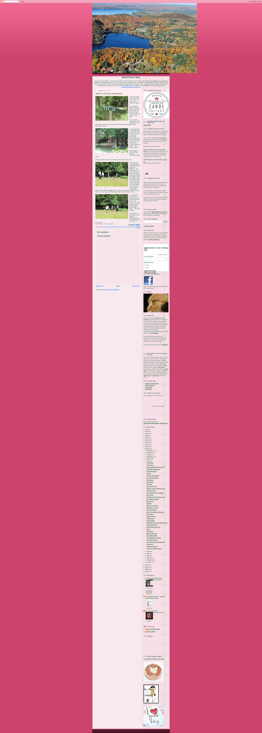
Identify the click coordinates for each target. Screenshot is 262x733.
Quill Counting (150, 520)
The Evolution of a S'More (153, 538)
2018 (147, 435)
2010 (147, 567)
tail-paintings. (155, 333)
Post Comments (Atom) (111, 289)
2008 (147, 571)
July (148, 461)
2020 (147, 431)
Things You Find (151, 490)
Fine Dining (149, 531)
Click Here (146, 375)
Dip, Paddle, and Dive (152, 499)
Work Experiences (151, 533)
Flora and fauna (158, 579)
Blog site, (165, 344)
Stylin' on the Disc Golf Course (155, 512)
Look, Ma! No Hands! (152, 478)
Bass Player (150, 495)
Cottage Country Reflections (154, 578)
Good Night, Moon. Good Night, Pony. (157, 523)
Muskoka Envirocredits (152, 383)
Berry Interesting (151, 510)
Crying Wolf (149, 463)
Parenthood (149, 591)
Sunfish (148, 473)
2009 (147, 569)
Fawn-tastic (149, 544)
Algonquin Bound (151, 471)
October (149, 454)
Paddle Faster (150, 518)
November (150, 452)
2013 (147, 446)
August (149, 459)
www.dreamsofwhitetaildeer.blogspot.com (155, 423)
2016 (147, 440)
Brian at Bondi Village (153, 629)
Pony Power (149, 501)
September (150, 456)
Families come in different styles (155, 488)
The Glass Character (152, 611)
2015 (147, 442)
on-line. (162, 138)
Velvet (148, 529)
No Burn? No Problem (152, 475)
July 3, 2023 (149, 592)
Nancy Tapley (151, 631)
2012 (147, 448)
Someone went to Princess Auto (155, 497)
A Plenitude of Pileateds (153, 469)
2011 (147, 565)
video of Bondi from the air (159, 212)
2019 (147, 433)
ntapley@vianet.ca (154, 239)
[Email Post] (129, 224)
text (147, 268)
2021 (147, 429)
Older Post (136, 286)
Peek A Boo (149, 514)
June (148, 551)
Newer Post (99, 286)
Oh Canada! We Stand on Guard (155, 542)
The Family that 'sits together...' (155, 493)
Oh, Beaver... (150, 465)
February (149, 560)
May (148, 553)
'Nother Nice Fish (151, 486)
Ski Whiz (148, 503)
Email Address (155, 256)
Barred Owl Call (149, 385)
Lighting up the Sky (152, 546)
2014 (147, 444)
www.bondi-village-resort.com (131, 87)
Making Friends (150, 516)
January (149, 562)
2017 (147, 438)
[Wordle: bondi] (148, 226)
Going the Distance (152, 525)
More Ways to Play (151, 540)
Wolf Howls (148, 389)
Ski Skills (149, 484)
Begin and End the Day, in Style (155, 467)
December (150, 450)
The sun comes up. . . (159, 612)
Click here (161, 367)
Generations (150, 480)
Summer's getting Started (153, 548)
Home (118, 286)
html (147, 265)
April (148, 555)
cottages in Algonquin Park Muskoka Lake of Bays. (112, 226)
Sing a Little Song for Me (153, 527)
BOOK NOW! (147, 125)
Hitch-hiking (149, 482)
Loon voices (148, 387)
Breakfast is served (152, 507)
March (149, 558)
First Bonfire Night (151, 535)
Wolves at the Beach (152, 505)
